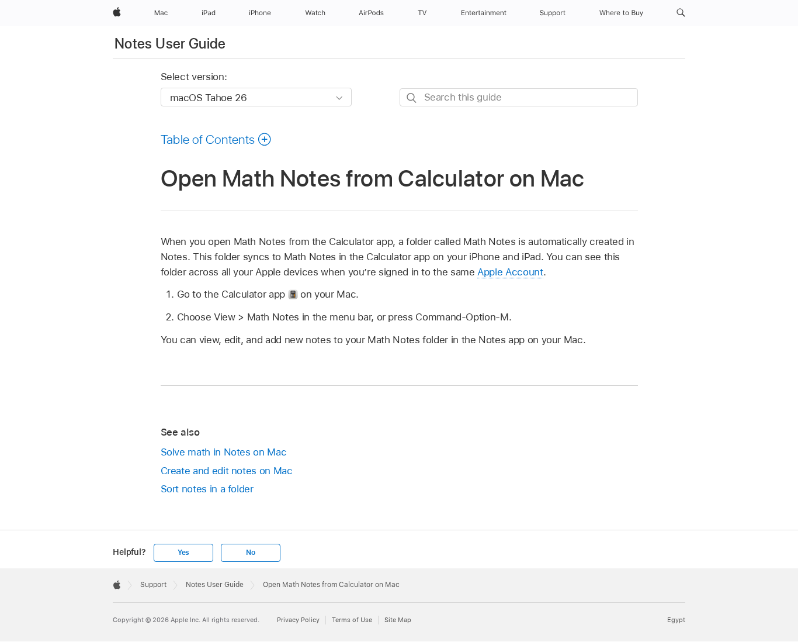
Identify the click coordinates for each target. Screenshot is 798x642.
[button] (681, 13)
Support (153, 585)
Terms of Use (352, 620)
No (250, 552)
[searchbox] (519, 97)
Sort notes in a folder (207, 489)
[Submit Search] (412, 98)
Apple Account (510, 272)
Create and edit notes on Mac (227, 471)
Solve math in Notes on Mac (224, 452)
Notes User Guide (170, 43)
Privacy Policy (298, 620)
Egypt (676, 620)
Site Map (397, 620)
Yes (183, 552)
